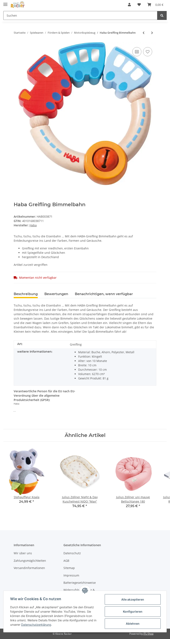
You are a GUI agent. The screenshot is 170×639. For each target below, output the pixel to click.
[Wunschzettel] (139, 4)
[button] (129, 4)
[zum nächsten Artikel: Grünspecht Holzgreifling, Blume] (152, 32)
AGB (66, 561)
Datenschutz (72, 553)
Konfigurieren (132, 611)
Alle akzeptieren (132, 599)
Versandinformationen (29, 568)
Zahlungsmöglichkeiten (30, 561)
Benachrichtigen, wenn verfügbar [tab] (104, 294)
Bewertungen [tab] (56, 294)
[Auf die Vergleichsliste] (136, 51)
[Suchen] (162, 15)
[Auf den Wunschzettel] (147, 51)
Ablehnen (133, 623)
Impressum (71, 575)
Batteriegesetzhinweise (79, 583)
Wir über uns (23, 553)
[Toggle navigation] (5, 2)
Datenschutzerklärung (36, 624)
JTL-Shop (148, 633)
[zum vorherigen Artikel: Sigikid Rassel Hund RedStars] (143, 32)
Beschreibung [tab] (26, 294)
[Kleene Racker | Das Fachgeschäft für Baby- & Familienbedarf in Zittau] (18, 4)
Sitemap (69, 568)
